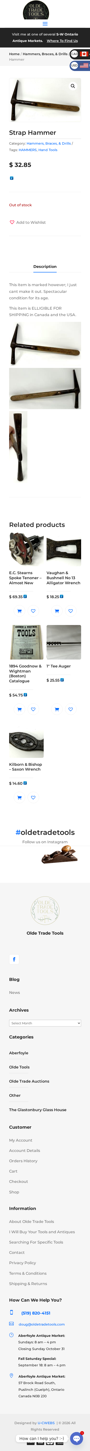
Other (15, 1095)
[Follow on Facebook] (14, 959)
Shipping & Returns (28, 1283)
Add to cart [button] (19, 611)
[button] (73, 86)
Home (14, 54)
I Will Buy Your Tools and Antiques (42, 1232)
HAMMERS (28, 150)
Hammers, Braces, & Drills (45, 54)
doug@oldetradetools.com (42, 1324)
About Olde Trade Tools (31, 1221)
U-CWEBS (46, 1423)
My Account (20, 1140)
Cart (13, 1171)
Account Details (24, 1150)
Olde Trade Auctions (29, 1081)
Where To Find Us (62, 41)
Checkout (18, 1181)
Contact (17, 1252)
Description (45, 266)
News (14, 992)
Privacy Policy (22, 1263)
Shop (14, 1192)
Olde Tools (19, 1067)
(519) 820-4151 (35, 1313)
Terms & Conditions (28, 1273)
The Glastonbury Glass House (37, 1110)
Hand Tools (47, 150)
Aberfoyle (18, 1053)
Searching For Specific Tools (36, 1242)
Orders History (23, 1161)
